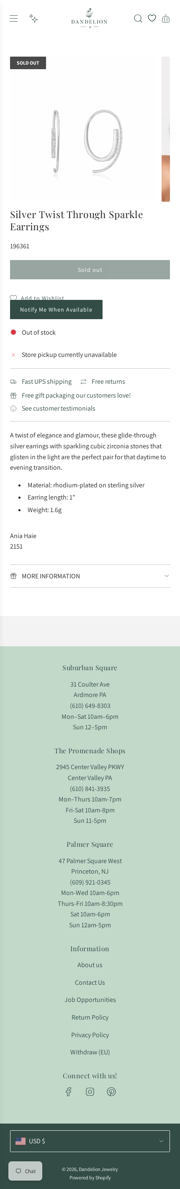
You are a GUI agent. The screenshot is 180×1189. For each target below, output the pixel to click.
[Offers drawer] (33, 18)
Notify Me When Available (56, 309)
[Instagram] (90, 1092)
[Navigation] (13, 18)
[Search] (138, 18)
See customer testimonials (58, 408)
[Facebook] (69, 1092)
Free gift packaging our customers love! (76, 395)
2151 (16, 546)
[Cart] (166, 18)
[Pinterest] (111, 1092)
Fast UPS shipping (47, 381)
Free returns (108, 381)
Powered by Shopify (90, 1177)
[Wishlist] (152, 18)
